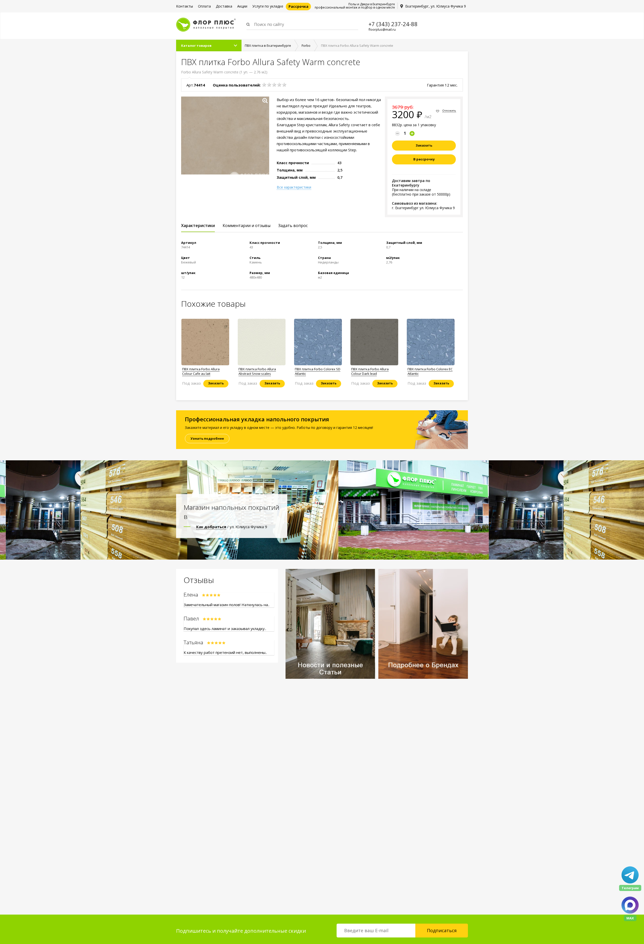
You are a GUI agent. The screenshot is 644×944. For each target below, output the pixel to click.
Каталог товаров (196, 45)
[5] (284, 84)
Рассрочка (298, 6)
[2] (269, 84)
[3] (274, 84)
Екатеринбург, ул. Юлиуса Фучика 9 (435, 6)
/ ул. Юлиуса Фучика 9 (231, 526)
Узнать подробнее (207, 438)
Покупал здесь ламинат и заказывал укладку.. (225, 628)
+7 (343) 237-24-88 (393, 24)
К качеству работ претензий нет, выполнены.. (225, 652)
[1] (264, 84)
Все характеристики (294, 187)
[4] (279, 84)
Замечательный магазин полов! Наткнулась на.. (226, 604)
